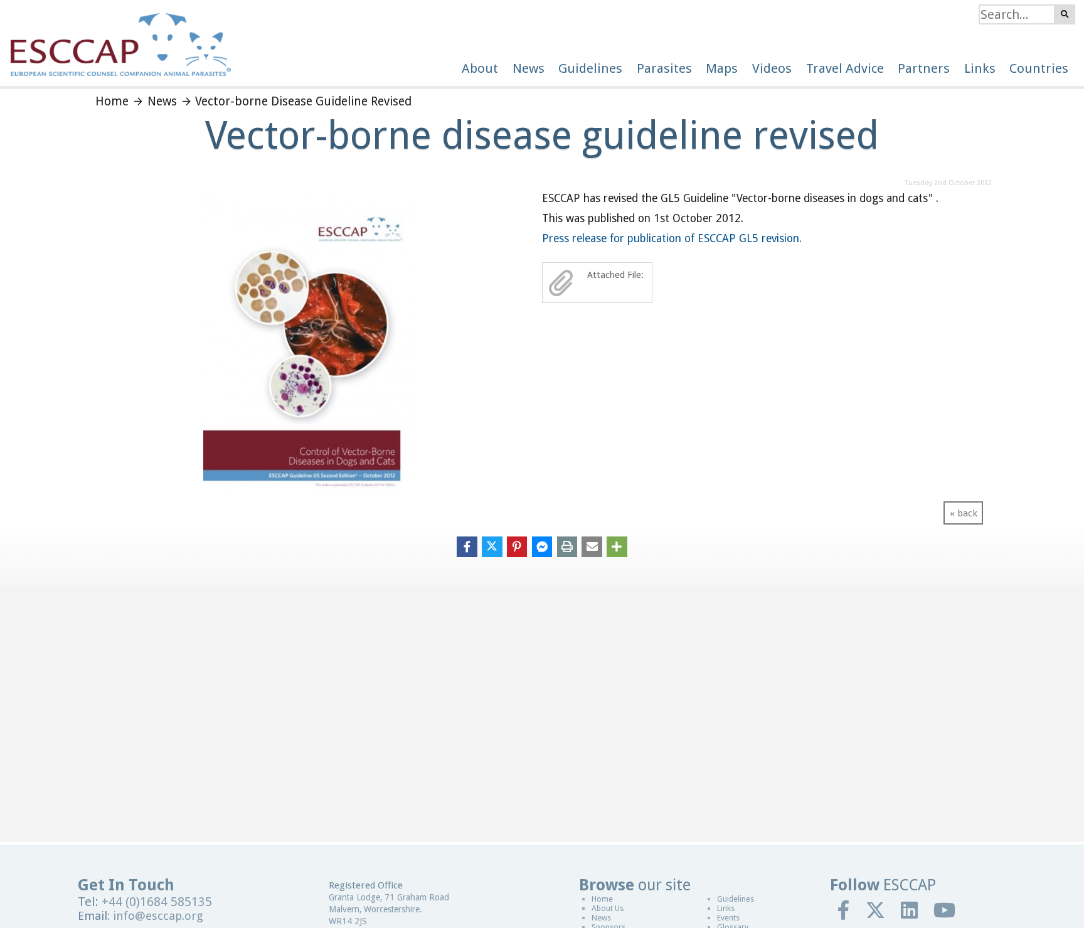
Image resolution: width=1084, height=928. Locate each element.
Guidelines (735, 899)
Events (728, 917)
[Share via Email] (592, 545)
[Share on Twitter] (492, 545)
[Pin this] (517, 545)
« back (963, 513)
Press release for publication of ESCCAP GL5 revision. (672, 238)
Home (602, 899)
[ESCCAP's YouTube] (945, 909)
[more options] (617, 545)
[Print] (567, 545)
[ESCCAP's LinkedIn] (909, 909)
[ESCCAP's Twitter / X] (875, 909)
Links (726, 908)
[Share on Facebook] (467, 545)
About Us (608, 908)
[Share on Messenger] (542, 545)
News (601, 917)
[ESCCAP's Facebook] (844, 909)
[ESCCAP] (115, 38)
